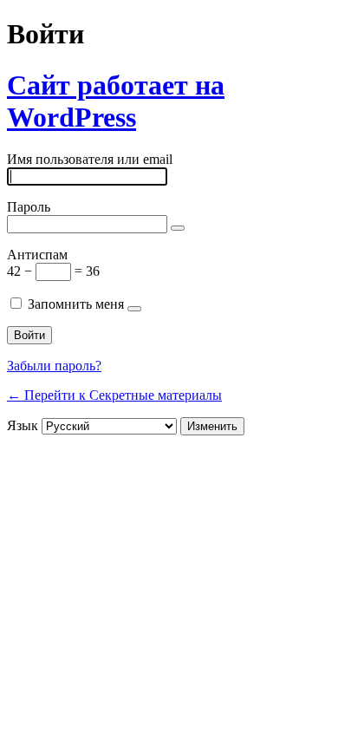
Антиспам (37, 254)
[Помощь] (134, 308)
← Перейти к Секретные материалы (114, 395)
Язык (22, 425)
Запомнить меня (76, 304)
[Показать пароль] (178, 228)
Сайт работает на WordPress (115, 101)
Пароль (28, 206)
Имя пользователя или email (89, 159)
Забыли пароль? (54, 365)
